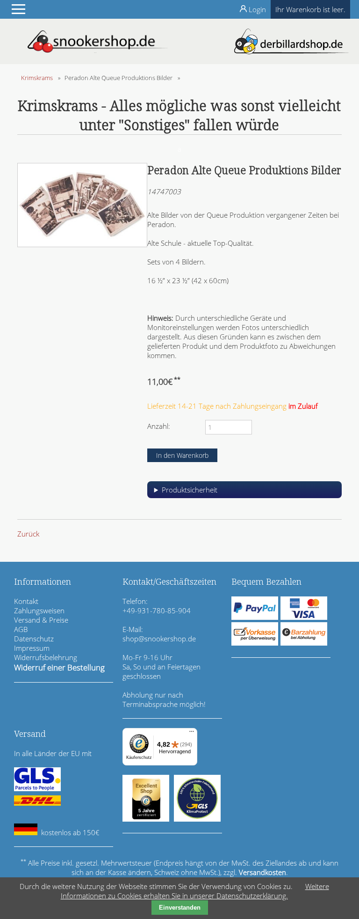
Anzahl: (158, 426)
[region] (244, 493)
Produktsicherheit (189, 489)
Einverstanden (180, 907)
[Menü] (191, 733)
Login (257, 9)
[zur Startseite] (98, 50)
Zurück (28, 533)
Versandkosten (262, 872)
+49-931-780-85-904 (156, 610)
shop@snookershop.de (159, 638)
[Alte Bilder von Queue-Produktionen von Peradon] (82, 244)
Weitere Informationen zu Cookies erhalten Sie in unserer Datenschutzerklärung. (195, 891)
